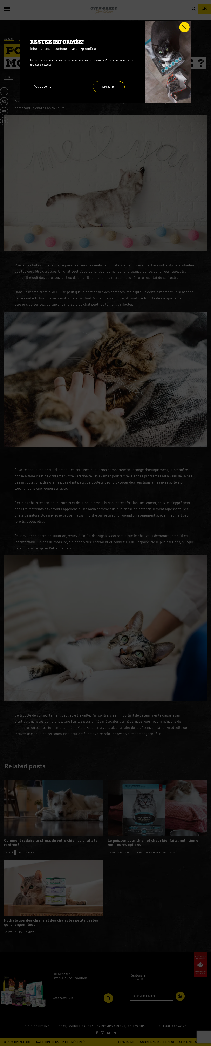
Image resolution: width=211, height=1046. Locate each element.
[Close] (184, 27)
